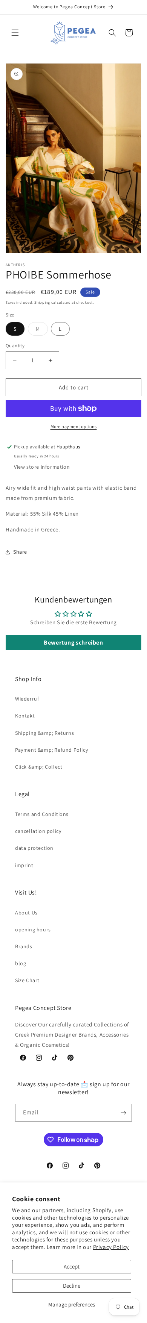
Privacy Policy (111, 1246)
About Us (26, 912)
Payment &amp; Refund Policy (51, 749)
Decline (71, 1285)
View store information (42, 466)
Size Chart (27, 980)
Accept (72, 1266)
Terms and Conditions (42, 814)
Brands (23, 946)
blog (20, 963)
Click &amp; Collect (38, 766)
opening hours (33, 929)
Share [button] (20, 551)
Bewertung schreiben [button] (73, 642)
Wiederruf (27, 698)
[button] (15, 32)
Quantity (15, 345)
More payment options (74, 426)
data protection (34, 848)
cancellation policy (38, 831)
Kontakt (25, 715)
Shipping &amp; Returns (44, 733)
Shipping (42, 302)
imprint (24, 865)
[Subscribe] (123, 1113)
